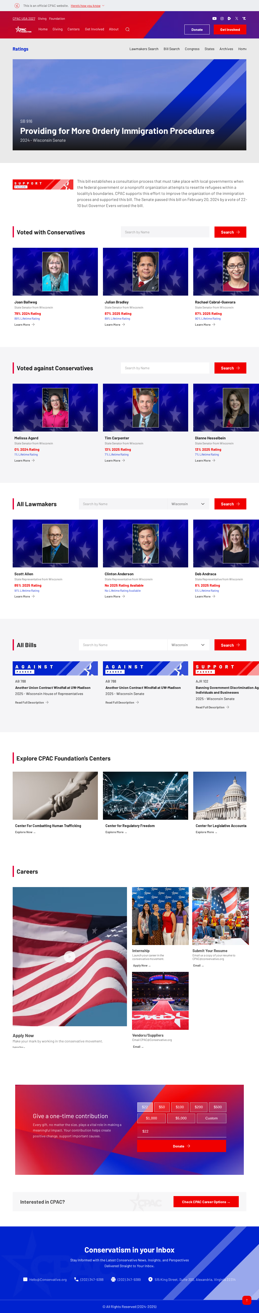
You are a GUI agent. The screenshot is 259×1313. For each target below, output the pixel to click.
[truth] (244, 18)
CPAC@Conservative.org (156, 1039)
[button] (127, 29)
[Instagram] (222, 18)
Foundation (57, 18)
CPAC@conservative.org (208, 958)
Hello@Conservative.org (48, 1279)
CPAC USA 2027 (24, 18)
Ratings (20, 49)
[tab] (145, 1107)
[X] (237, 18)
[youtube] (214, 18)
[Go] (246, 1300)
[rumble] (229, 18)
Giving (42, 18)
